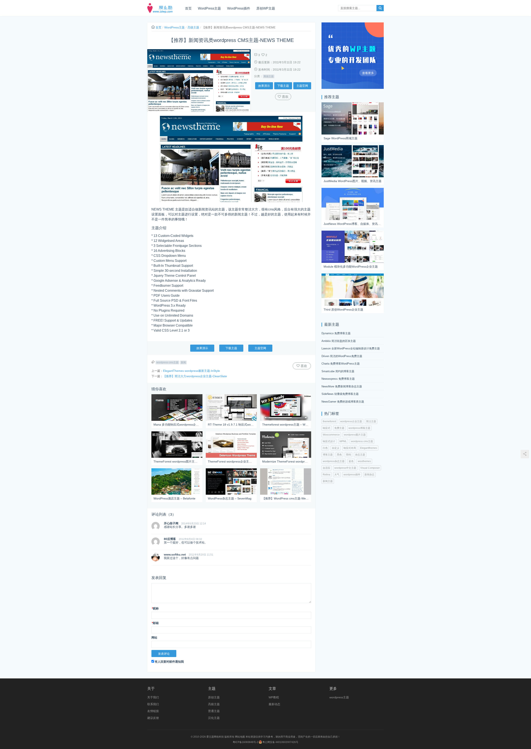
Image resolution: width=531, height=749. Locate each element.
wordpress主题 (339, 697)
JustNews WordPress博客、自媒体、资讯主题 (353, 223)
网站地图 (240, 736)
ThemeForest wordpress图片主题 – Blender (176, 461)
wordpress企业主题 (351, 421)
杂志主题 (360, 454)
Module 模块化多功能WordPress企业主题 (351, 266)
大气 (336, 474)
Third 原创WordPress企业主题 (343, 309)
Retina (326, 474)
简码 (348, 454)
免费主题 (339, 428)
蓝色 (351, 461)
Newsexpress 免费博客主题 (338, 378)
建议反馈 (153, 718)
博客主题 (328, 454)
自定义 (335, 448)
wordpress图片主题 (355, 434)
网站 (154, 637)
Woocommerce (331, 434)
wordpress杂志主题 (334, 461)
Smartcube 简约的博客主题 (338, 371)
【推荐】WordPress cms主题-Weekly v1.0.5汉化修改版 (285, 498)
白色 (325, 448)
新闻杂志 (369, 474)
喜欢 (285, 96)
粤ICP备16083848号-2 (245, 742)
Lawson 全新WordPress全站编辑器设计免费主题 (351, 348)
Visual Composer (370, 467)
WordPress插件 (238, 8)
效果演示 (264, 85)
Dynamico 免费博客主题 (336, 333)
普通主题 (214, 711)
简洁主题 (371, 421)
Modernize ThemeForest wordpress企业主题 (285, 461)
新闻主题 (328, 481)
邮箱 (155, 623)
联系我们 (153, 704)
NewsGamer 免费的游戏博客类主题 (343, 401)
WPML (343, 441)
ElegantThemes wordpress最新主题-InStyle (191, 370)
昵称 (155, 608)
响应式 (326, 428)
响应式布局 (349, 448)
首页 (188, 8)
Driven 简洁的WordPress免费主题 (342, 356)
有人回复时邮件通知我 (169, 661)
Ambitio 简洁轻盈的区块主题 (339, 341)
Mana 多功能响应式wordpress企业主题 (176, 424)
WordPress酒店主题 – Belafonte (174, 498)
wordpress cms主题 (167, 362)
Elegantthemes (368, 448)
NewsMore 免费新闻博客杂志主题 (342, 386)
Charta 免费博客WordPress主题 (341, 363)
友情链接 (153, 711)
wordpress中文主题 (345, 467)
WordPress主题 (209, 8)
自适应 (326, 467)
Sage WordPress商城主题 (340, 138)
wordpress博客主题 (359, 428)
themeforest (329, 421)
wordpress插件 (351, 474)
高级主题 (193, 27)
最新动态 (274, 704)
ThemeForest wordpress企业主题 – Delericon (231, 461)
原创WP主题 (265, 8)
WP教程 (274, 697)
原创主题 (214, 697)
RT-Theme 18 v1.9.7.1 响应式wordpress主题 (231, 424)
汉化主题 (214, 718)
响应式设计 (329, 441)
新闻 (183, 362)
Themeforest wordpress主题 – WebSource (285, 424)
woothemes (364, 461)
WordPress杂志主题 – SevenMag (229, 498)
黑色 (339, 454)
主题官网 (302, 85)
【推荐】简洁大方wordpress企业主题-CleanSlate (195, 376)
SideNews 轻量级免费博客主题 (340, 393)
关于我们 (153, 697)
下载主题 (283, 85)
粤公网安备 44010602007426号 (280, 742)
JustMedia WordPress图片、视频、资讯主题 (352, 181)
